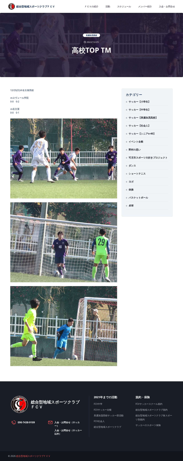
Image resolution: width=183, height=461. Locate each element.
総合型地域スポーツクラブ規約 (152, 409)
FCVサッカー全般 (103, 409)
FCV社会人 (99, 421)
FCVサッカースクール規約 (149, 403)
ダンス (132, 165)
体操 (131, 189)
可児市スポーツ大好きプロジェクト (148, 157)
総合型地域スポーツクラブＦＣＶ (33, 456)
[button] (63, 158)
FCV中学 (98, 403)
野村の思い (135, 149)
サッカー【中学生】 (140, 109)
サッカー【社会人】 (140, 125)
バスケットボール (138, 197)
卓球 (131, 205)
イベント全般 (136, 141)
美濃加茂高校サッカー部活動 (109, 415)
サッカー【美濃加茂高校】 (143, 117)
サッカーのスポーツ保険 (148, 425)
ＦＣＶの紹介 (91, 6)
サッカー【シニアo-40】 (142, 133)
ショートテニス (137, 173)
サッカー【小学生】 (140, 101)
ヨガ (131, 181)
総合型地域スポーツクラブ (107, 426)
